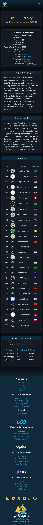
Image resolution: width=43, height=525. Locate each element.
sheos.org (26, 54)
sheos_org (26, 59)
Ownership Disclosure (21, 406)
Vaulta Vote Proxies (21, 434)
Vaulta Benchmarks (21, 436)
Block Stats (21, 388)
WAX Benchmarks (21, 461)
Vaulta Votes (21, 431)
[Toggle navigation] (39, 4)
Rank (7, 166)
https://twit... (26, 61)
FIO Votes (21, 481)
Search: (12, 344)
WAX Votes (22, 456)
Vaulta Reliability (21, 439)
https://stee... (27, 57)
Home (21, 383)
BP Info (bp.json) (21, 401)
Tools (21, 385)
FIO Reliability (21, 486)
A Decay (24, 350)
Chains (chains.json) (21, 403)
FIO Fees (21, 489)
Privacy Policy (21, 414)
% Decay (31, 350)
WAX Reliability (21, 464)
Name (23, 166)
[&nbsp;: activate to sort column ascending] (13, 166)
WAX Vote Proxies (21, 459)
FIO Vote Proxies (21, 484)
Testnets (21, 390)
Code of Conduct (21, 398)
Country (35, 166)
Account (9, 350)
